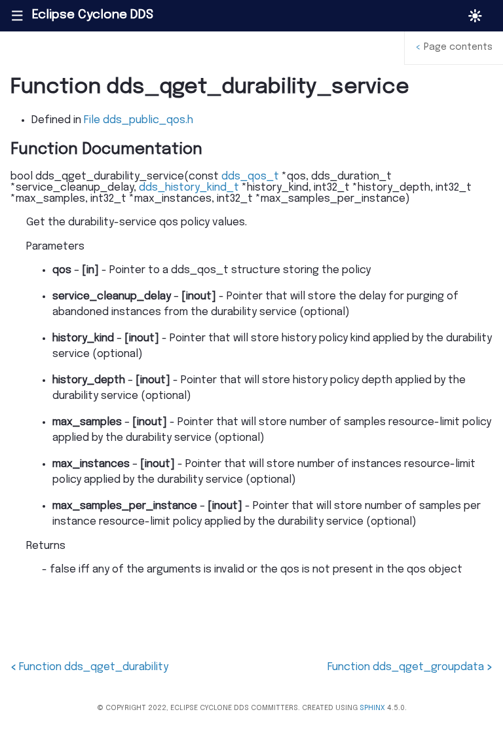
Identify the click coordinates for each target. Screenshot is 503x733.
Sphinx (372, 708)
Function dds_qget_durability (89, 667)
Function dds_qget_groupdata (410, 667)
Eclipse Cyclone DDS (92, 15)
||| (16, 15)
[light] (475, 16)
